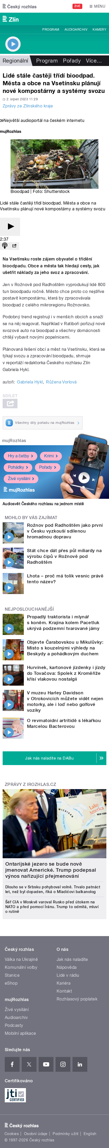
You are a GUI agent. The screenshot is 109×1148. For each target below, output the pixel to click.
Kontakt (64, 991)
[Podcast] (5, 246)
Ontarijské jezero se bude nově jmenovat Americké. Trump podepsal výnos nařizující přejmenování (50, 870)
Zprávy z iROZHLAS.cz (30, 784)
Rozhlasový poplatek (77, 999)
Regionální (15, 61)
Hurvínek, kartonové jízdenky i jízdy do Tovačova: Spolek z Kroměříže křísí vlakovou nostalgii (66, 673)
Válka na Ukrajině (21, 959)
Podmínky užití (66, 1134)
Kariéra (63, 983)
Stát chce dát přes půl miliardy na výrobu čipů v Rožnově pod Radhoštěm (64, 556)
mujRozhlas (14, 440)
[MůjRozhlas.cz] (10, 132)
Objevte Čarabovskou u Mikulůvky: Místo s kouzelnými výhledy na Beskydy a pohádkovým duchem (65, 647)
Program (50, 29)
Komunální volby (21, 967)
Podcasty (14, 1025)
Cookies (11, 1134)
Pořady (72, 61)
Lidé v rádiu (68, 975)
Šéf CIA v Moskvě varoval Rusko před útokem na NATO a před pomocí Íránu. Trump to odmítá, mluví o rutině (51, 907)
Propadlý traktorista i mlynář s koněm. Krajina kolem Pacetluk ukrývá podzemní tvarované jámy (63, 622)
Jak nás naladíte (72, 959)
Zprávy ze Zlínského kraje (28, 105)
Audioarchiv (76, 29)
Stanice (12, 975)
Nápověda (67, 967)
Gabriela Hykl (30, 382)
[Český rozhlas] (20, 6)
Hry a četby (18, 455)
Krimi (49, 455)
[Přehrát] (10, 227)
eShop (11, 983)
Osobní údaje (36, 1134)
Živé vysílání (19, 478)
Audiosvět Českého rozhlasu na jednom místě (43, 504)
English (90, 1134)
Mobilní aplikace (20, 1033)
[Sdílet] (14, 246)
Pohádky (16, 467)
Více (94, 61)
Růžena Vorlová (61, 382)
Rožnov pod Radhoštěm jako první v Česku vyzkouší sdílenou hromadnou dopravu (65, 531)
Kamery (99, 29)
